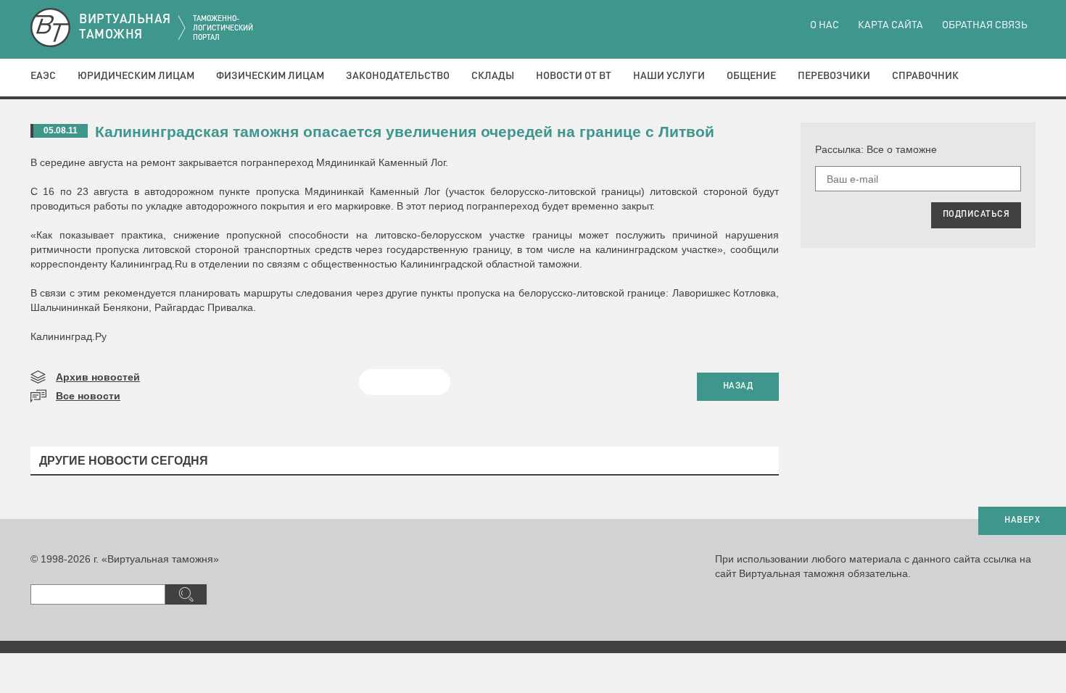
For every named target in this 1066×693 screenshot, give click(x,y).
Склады (492, 76)
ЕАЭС (43, 76)
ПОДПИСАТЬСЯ (976, 214)
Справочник (925, 76)
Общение (751, 76)
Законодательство (398, 76)
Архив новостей (98, 377)
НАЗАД (738, 386)
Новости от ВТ (573, 76)
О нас (824, 25)
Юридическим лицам (136, 76)
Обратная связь (985, 25)
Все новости (88, 396)
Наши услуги (669, 76)
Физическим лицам (270, 76)
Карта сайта (890, 25)
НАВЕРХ (1022, 520)
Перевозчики (834, 76)
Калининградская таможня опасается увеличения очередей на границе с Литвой (404, 131)
